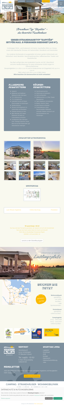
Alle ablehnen (48, 398)
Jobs (44, 362)
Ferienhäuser (38, 1)
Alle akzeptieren (58, 398)
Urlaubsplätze (21, 1)
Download (46, 352)
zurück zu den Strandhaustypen (32, 240)
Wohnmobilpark (29, 1)
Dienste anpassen (5, 398)
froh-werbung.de (38, 403)
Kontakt (45, 356)
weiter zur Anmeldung (32, 376)
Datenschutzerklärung (50, 360)
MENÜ (60, 2)
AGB (44, 354)
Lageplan (46, 350)
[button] (8, 334)
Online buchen (46, 1)
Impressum (46, 358)
